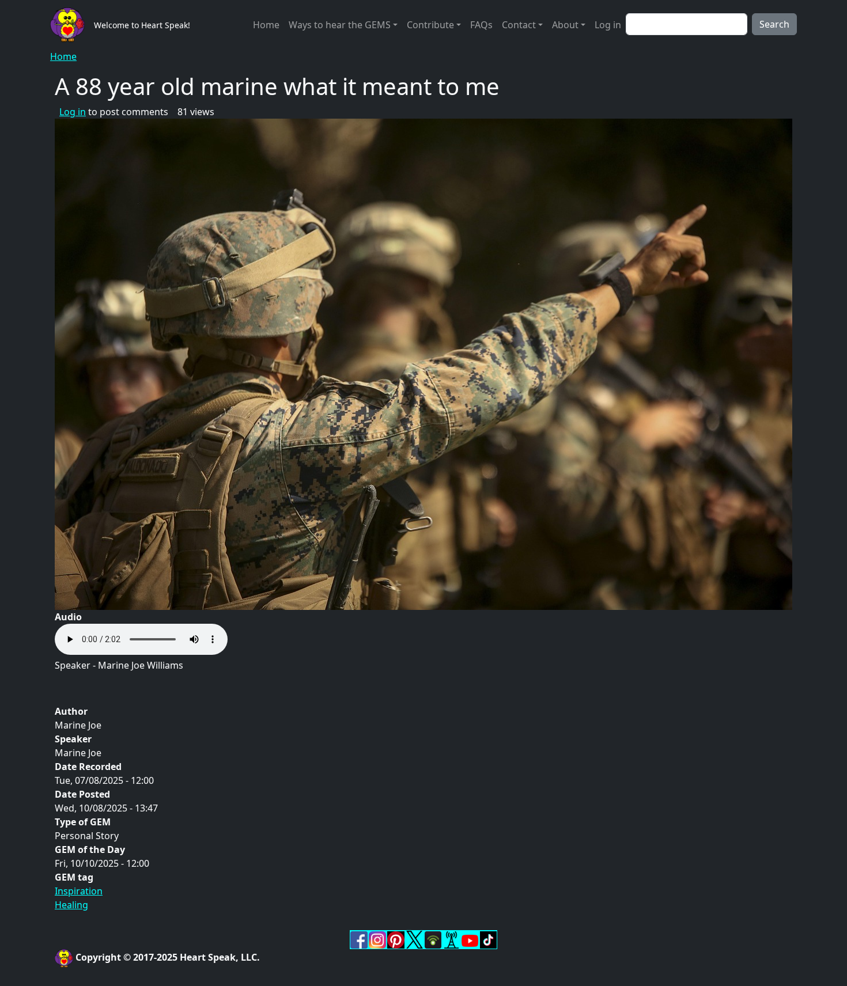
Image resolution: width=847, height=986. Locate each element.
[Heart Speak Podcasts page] (432, 938)
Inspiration (79, 891)
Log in (608, 24)
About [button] (565, 24)
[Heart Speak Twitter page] (414, 938)
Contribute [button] (430, 24)
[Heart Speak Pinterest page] (395, 938)
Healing (71, 904)
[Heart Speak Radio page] (451, 938)
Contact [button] (519, 24)
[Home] (72, 24)
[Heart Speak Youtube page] (469, 939)
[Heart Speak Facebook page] (359, 938)
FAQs (481, 24)
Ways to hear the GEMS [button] (340, 24)
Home (266, 24)
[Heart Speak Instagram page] (377, 938)
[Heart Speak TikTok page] (488, 938)
